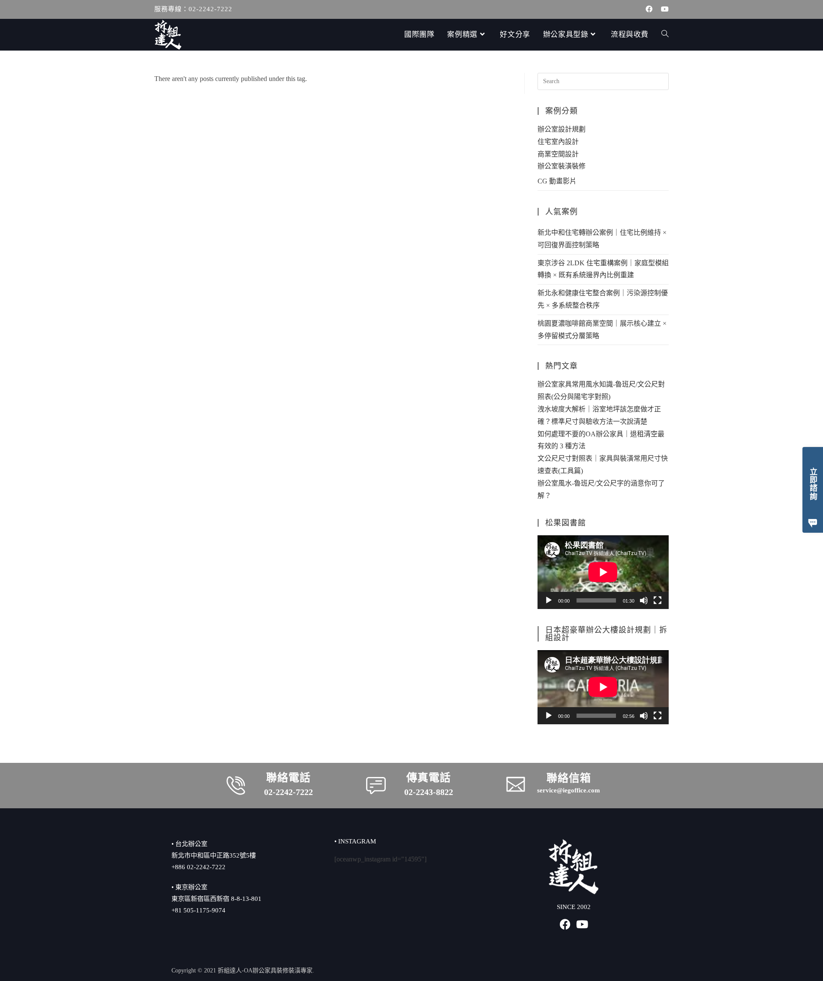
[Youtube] (582, 924)
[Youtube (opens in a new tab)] (663, 9)
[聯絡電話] (236, 785)
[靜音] (644, 600)
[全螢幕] (657, 600)
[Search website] (665, 35)
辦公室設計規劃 (562, 129)
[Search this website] (603, 80)
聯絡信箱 (569, 778)
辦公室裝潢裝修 (562, 166)
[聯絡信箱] (516, 784)
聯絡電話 (288, 777)
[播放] (548, 600)
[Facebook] (565, 924)
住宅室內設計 (558, 141)
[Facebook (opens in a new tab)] (649, 9)
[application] (603, 572)
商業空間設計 (558, 154)
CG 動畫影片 (557, 181)
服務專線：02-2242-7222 (193, 9)
